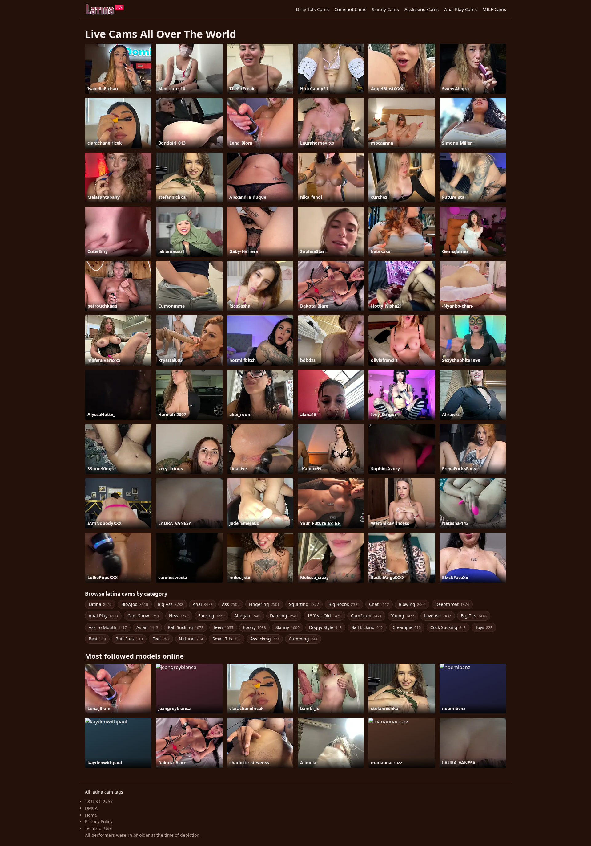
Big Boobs (344, 604)
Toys (483, 627)
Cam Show (143, 616)
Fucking (211, 616)
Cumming (303, 639)
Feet (160, 639)
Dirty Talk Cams (312, 9)
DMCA (91, 808)
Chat (379, 604)
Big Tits (474, 616)
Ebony (254, 627)
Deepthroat (452, 604)
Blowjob (134, 604)
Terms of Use (98, 828)
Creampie (406, 627)
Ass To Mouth (108, 627)
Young (403, 616)
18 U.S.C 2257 (99, 801)
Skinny (287, 627)
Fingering (264, 604)
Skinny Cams (385, 9)
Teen (223, 627)
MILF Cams (494, 9)
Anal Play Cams (460, 9)
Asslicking (264, 639)
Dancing (284, 616)
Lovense (437, 616)
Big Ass (170, 604)
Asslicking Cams (421, 9)
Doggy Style (325, 627)
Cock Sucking (448, 627)
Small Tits (226, 639)
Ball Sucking (185, 627)
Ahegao (247, 616)
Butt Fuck (129, 639)
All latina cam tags (104, 792)
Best (97, 639)
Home (91, 815)
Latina (100, 604)
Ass (230, 604)
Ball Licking (367, 627)
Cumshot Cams (350, 9)
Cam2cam (366, 616)
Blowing (412, 604)
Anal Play (103, 616)
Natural (191, 639)
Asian (147, 627)
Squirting (304, 604)
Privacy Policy (98, 821)
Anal (202, 604)
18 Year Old (324, 616)
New (179, 616)
